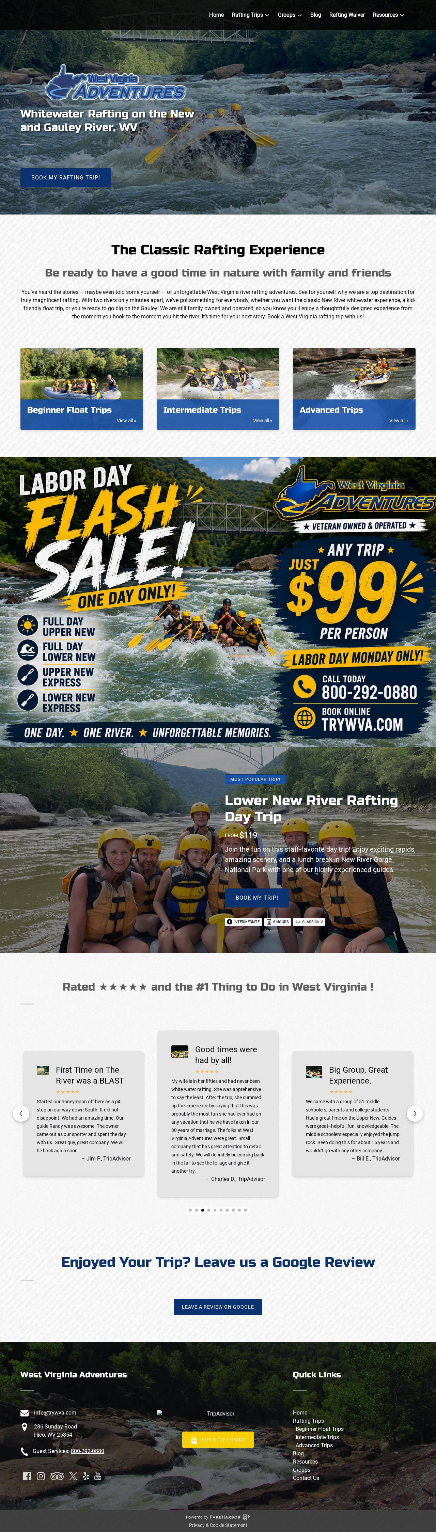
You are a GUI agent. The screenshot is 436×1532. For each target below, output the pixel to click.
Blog (315, 15)
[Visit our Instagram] (41, 1476)
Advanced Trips (314, 1445)
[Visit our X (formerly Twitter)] (73, 1476)
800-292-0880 (87, 1451)
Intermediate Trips (317, 1437)
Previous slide (21, 1113)
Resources (305, 1461)
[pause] (218, 203)
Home (216, 15)
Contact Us (306, 1478)
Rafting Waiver (347, 15)
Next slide (415, 1113)
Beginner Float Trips (320, 1429)
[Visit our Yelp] (86, 1476)
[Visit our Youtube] (97, 1476)
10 (245, 1210)
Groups (301, 1470)
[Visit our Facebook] (27, 1476)
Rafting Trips (308, 1421)
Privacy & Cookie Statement (218, 1525)
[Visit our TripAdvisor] (57, 1476)
